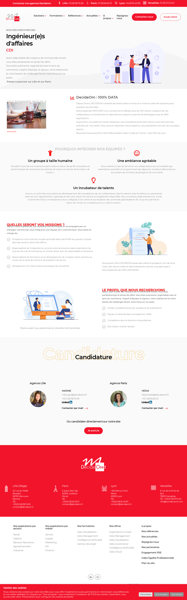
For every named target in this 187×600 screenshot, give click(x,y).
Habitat (17, 538)
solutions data (68, 248)
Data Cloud (115, 551)
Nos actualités (149, 537)
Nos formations (85, 526)
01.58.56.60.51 (105, 3)
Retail (16, 534)
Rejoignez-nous (123, 17)
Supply (49, 538)
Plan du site (148, 563)
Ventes (49, 534)
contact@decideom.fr (23, 507)
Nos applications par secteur (24, 527)
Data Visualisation (87, 532)
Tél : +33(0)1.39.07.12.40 (170, 499)
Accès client (170, 17)
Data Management (87, 536)
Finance (49, 550)
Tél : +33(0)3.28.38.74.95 (22, 503)
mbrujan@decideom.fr (74, 395)
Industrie (18, 550)
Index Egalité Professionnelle (158, 558)
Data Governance (118, 544)
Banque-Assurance (23, 542)
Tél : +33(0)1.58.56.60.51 (70, 500)
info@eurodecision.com (171, 501)
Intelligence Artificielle (89, 540)
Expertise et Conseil (120, 532)
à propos (146, 526)
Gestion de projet (86, 544)
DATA (101, 110)
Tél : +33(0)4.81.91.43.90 (119, 500)
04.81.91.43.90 (133, 3)
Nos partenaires (150, 547)
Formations (56, 15)
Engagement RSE (152, 552)
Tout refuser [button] (177, 594)
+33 (144, 398)
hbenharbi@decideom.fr (155, 395)
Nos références (150, 531)
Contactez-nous (144, 17)
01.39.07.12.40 (167, 3)
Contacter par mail (72, 408)
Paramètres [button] (145, 594)
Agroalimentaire (22, 546)
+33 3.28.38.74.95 (70, 398)
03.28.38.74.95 (76, 3)
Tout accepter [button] (162, 594)
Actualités (92, 15)
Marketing (51, 542)
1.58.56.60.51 (152, 398)
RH (47, 546)
